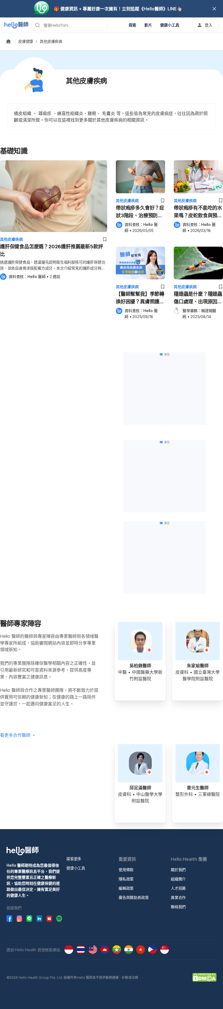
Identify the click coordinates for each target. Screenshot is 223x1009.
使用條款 (126, 869)
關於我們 (178, 869)
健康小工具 (75, 868)
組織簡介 (178, 879)
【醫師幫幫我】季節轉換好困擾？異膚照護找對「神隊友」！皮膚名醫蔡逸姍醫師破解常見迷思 (140, 298)
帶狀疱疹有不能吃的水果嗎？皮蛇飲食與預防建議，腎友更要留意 (198, 212)
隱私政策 (126, 879)
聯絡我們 (178, 906)
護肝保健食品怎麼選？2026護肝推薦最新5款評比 (51, 250)
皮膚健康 (25, 41)
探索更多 (73, 858)
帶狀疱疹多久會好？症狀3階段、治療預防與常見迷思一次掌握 (140, 212)
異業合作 (178, 897)
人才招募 (178, 888)
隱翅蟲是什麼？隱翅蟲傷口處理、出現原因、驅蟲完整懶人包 (198, 298)
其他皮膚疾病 (51, 41)
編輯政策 (126, 888)
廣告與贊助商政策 (133, 897)
